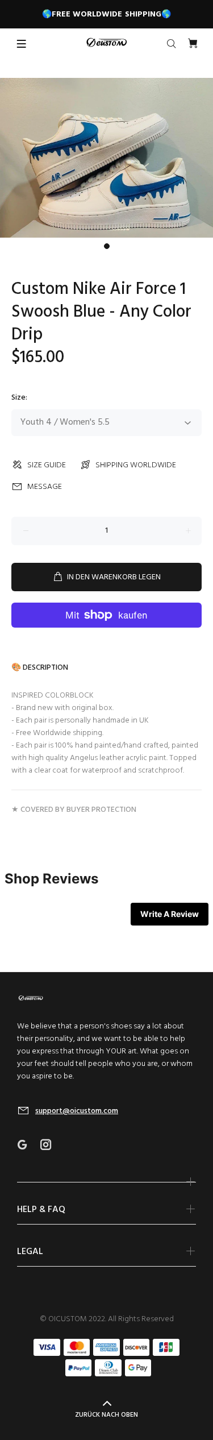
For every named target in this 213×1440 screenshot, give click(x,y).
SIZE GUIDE (46, 465)
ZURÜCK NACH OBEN (106, 1415)
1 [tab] (107, 246)
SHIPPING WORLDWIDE (135, 465)
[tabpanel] (106, 158)
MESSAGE (44, 486)
